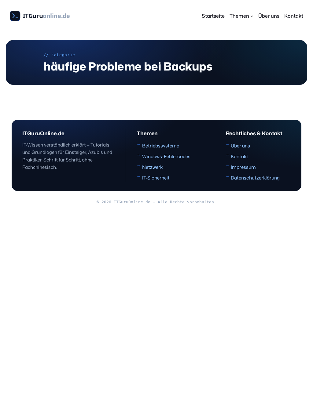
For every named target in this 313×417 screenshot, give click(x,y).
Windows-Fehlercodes (166, 156)
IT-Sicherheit (156, 177)
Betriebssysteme (160, 145)
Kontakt (239, 156)
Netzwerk (152, 167)
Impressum (243, 167)
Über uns (240, 145)
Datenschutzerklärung (255, 177)
